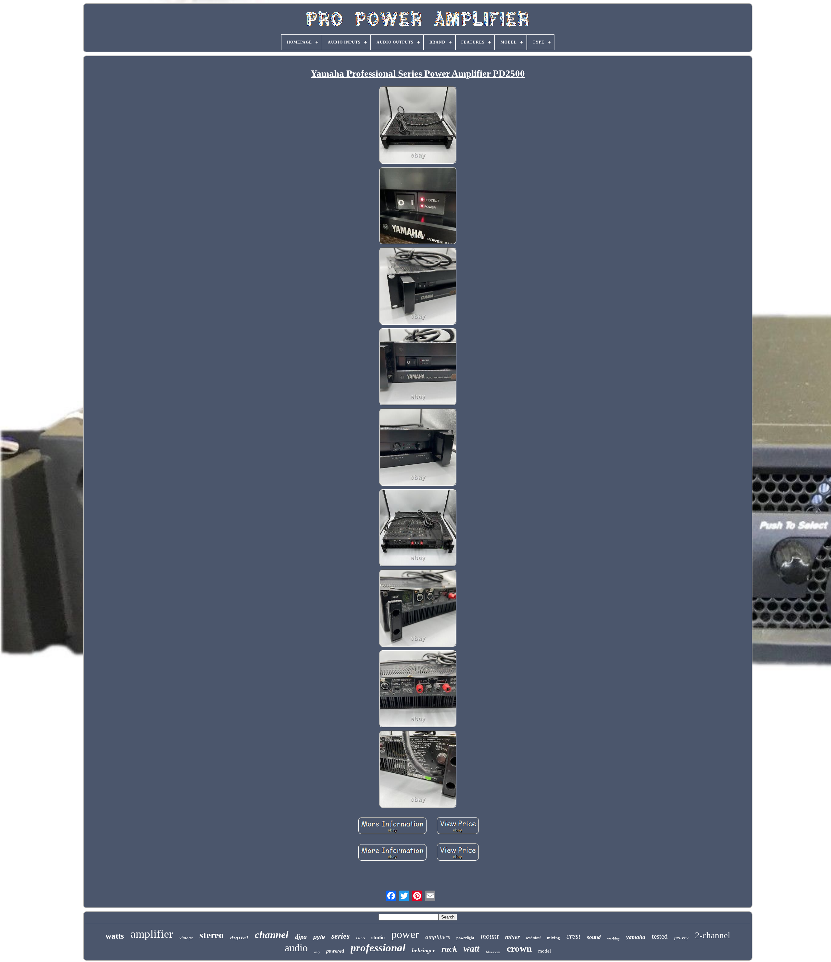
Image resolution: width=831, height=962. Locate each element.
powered (335, 951)
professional (378, 948)
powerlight (465, 938)
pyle (319, 937)
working (613, 939)
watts (114, 935)
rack (449, 949)
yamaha (635, 937)
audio (296, 948)
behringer (423, 950)
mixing (553, 937)
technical (533, 938)
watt (471, 948)
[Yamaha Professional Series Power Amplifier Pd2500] (418, 125)
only (317, 952)
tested (660, 936)
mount (490, 936)
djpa (301, 936)
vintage (186, 937)
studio (378, 937)
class (360, 937)
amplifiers (437, 936)
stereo (211, 935)
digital (239, 938)
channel (272, 934)
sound (594, 937)
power (405, 934)
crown (519, 948)
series (340, 936)
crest (573, 936)
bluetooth (493, 952)
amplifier (151, 934)
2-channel (712, 935)
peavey (681, 937)
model (544, 951)
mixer (512, 936)
